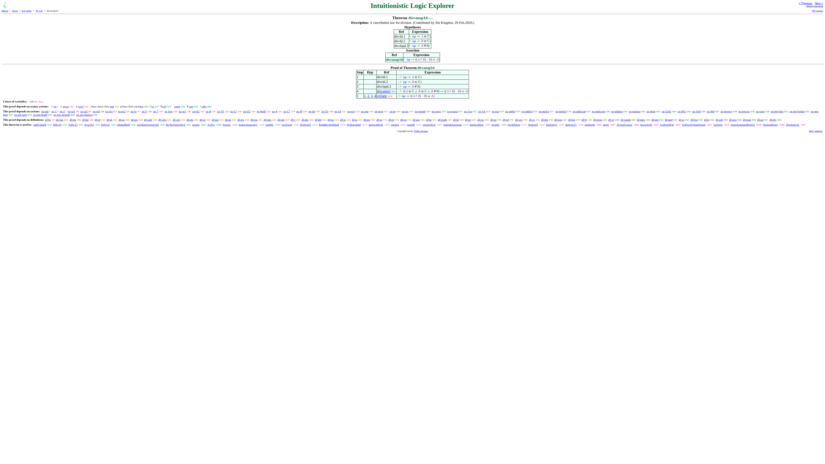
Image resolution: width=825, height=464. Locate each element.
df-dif (318, 119)
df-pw (367, 119)
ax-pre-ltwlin (797, 111)
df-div (773, 119)
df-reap (747, 119)
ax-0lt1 (682, 111)
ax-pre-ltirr (777, 111)
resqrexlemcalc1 (248, 124)
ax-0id (710, 111)
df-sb (109, 119)
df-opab (442, 119)
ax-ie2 (196, 111)
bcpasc (227, 124)
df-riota (597, 119)
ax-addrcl (527, 111)
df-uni (416, 119)
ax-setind (420, 111)
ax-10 (220, 111)
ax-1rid (696, 111)
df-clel (176, 119)
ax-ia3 (96, 111)
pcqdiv (496, 124)
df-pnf (654, 119)
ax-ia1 (71, 111)
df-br (429, 119)
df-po (468, 119)
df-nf (97, 119)
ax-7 (155, 111)
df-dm (544, 119)
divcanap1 (384, 91)
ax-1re (482, 111)
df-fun (571, 119)
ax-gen (169, 111)
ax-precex (744, 111)
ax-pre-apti (20, 114)
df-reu (254, 119)
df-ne (203, 119)
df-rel (506, 119)
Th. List (39, 11)
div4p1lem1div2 (175, 124)
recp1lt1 (89, 124)
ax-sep (364, 111)
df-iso (480, 119)
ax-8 (208, 111)
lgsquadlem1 (770, 124)
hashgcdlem (477, 124)
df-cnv (519, 119)
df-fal (85, 119)
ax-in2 (121, 111)
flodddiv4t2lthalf (329, 124)
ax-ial (312, 111)
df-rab (281, 119)
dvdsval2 (305, 124)
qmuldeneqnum (452, 124)
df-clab (148, 119)
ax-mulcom (598, 111)
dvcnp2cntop (624, 124)
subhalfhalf (123, 124)
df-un (331, 119)
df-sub (719, 119)
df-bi (48, 119)
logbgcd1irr (667, 124)
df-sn (379, 119)
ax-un (405, 111)
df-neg (733, 119)
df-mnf (668, 119)
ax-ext (351, 111)
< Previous (805, 3)
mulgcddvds (376, 124)
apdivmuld (40, 124)
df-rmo (267, 119)
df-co (532, 119)
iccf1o (211, 124)
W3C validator (816, 131)
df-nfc (189, 119)
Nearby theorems (814, 6)
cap (191, 106)
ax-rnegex (726, 111)
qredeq (395, 124)
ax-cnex (436, 111)
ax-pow (379, 111)
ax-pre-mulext (84, 114)
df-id (456, 119)
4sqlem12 (551, 124)
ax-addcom (579, 111)
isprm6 (411, 124)
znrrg (606, 124)
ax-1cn (468, 111)
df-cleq (162, 119)
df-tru (73, 119)
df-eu (122, 119)
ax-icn (495, 111)
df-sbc (305, 119)
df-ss (354, 119)
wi (55, 106)
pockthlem (514, 124)
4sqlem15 (571, 124)
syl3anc (382, 96)
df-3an (59, 119)
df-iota (558, 119)
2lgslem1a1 (792, 124)
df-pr (391, 119)
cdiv (204, 106)
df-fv (584, 119)
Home (15, 11)
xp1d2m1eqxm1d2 (148, 124)
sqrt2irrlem (429, 124)
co (142, 106)
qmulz (196, 124)
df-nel (215, 119)
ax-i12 (247, 111)
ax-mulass (634, 111)
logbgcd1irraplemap (694, 124)
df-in (343, 119)
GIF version (817, 11)
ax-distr (651, 111)
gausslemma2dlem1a (743, 124)
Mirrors (5, 11)
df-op (403, 119)
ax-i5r (324, 111)
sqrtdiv (270, 124)
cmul (177, 106)
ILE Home (27, 11)
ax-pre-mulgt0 (61, 114)
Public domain (421, 131)
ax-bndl (261, 111)
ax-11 (233, 111)
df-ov (611, 119)
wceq (66, 106)
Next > (819, 3)
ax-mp (45, 111)
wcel (81, 106)
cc (153, 106)
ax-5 (144, 111)
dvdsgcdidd (354, 124)
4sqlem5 (533, 124)
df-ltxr (694, 119)
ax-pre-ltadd (40, 114)
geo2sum (287, 124)
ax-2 (62, 111)
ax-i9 (299, 111)
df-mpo (641, 119)
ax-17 (286, 111)
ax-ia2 (84, 111)
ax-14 (338, 111)
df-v (293, 119)
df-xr (681, 119)
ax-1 (54, 111)
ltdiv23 (57, 124)
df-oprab (626, 119)
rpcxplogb (646, 124)
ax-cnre (760, 111)
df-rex (240, 119)
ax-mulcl (544, 111)
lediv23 (73, 124)
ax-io (134, 111)
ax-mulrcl (561, 111)
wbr (112, 106)
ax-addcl (510, 111)
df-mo (134, 119)
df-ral (228, 119)
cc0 (164, 106)
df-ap (760, 119)
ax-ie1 (182, 111)
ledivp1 (105, 124)
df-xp (493, 119)
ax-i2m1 (666, 111)
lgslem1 (718, 124)
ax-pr (393, 111)
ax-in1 (109, 111)
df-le (706, 119)
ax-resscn (452, 111)
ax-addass (617, 111)
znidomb (590, 124)
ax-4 (274, 111)
